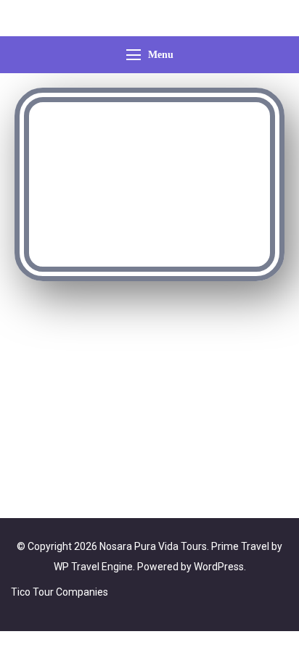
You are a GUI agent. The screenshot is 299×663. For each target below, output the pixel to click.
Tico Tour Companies (59, 592)
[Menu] (133, 54)
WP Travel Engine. (94, 566)
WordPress (219, 566)
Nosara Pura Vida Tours (153, 546)
